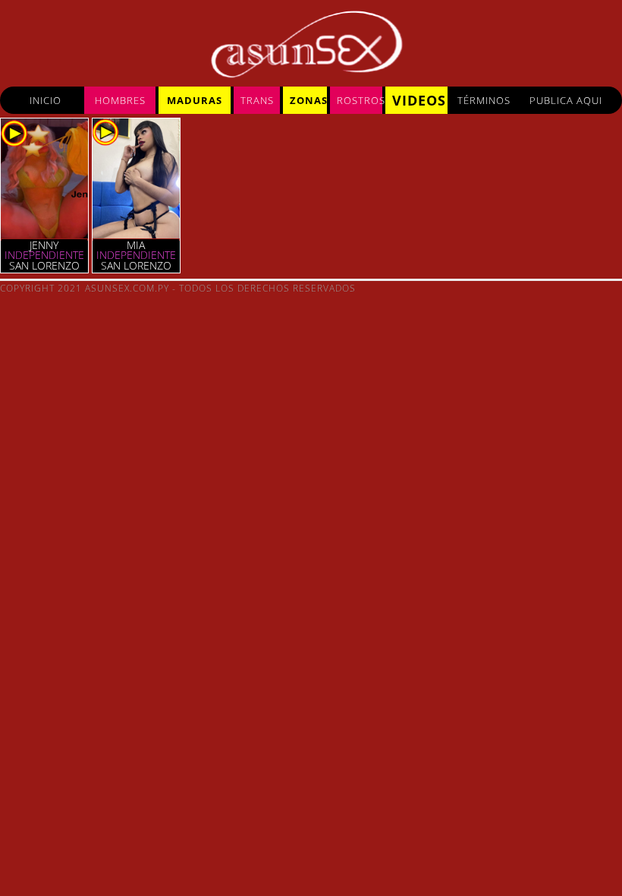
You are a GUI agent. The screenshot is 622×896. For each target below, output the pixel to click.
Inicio (45, 100)
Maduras (194, 100)
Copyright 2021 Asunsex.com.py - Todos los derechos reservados (178, 288)
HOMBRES (120, 100)
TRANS (257, 100)
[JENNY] (44, 234)
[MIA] (136, 234)
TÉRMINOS (483, 100)
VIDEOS (419, 100)
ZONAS (308, 100)
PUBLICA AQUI (565, 100)
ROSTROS (360, 100)
